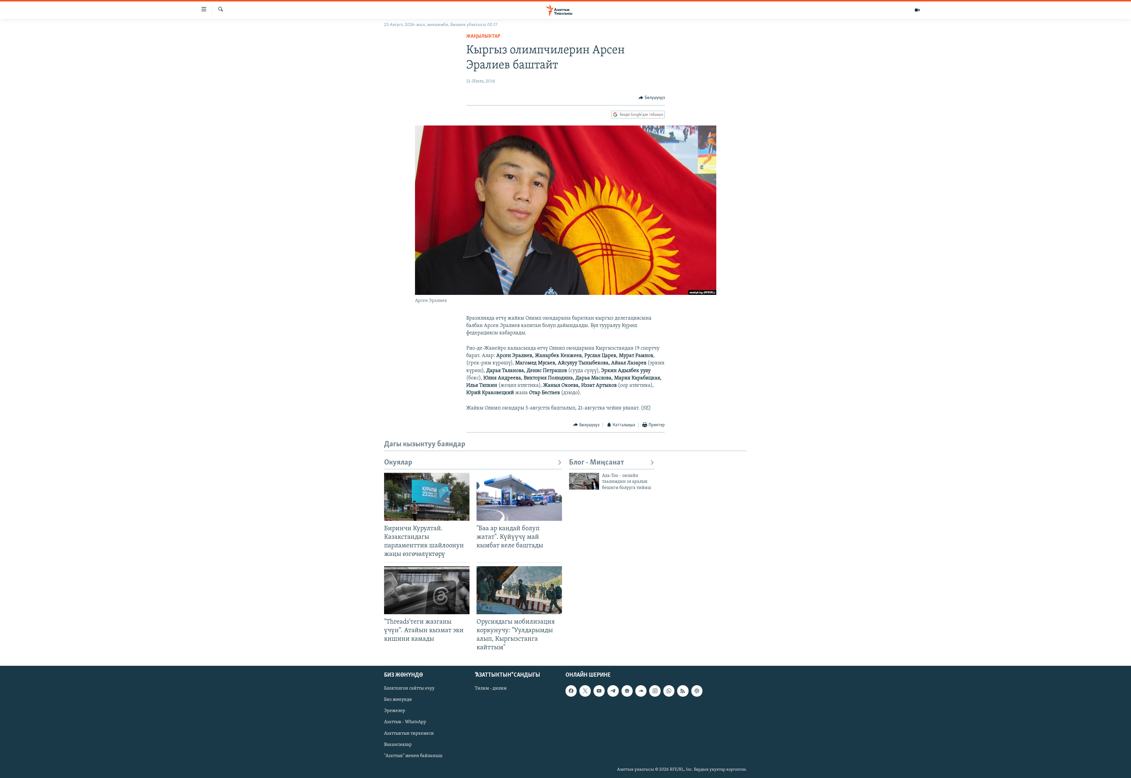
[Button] (652, 98)
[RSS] (682, 690)
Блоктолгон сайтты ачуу (409, 688)
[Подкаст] (696, 690)
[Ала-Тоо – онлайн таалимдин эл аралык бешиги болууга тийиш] (584, 481)
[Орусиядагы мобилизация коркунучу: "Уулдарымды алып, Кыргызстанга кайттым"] (519, 590)
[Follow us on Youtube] (599, 690)
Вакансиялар (398, 744)
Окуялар (398, 463)
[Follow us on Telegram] (613, 690)
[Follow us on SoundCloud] (640, 690)
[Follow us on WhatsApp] (668, 690)
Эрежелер (394, 711)
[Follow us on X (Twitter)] (585, 690)
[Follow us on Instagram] (654, 690)
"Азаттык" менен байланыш (413, 756)
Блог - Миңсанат (596, 463)
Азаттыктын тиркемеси (409, 733)
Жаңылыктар (483, 36)
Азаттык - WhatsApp (405, 722)
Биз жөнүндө (398, 700)
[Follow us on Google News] (627, 690)
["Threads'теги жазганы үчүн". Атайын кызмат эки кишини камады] (426, 590)
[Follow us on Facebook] (571, 690)
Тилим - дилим (491, 688)
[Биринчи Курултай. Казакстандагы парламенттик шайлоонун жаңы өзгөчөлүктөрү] (426, 497)
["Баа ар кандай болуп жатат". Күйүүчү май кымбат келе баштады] (519, 497)
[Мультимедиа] (917, 10)
